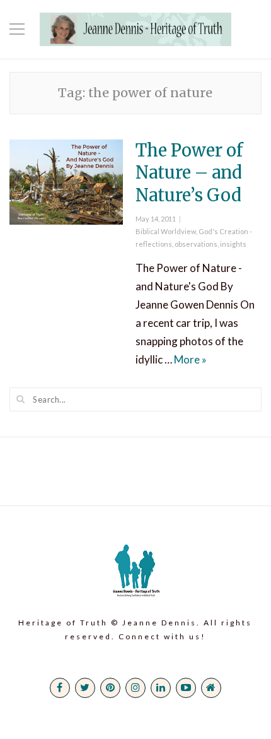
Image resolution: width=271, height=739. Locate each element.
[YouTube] (186, 688)
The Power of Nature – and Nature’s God (189, 172)
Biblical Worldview (166, 231)
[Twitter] (85, 688)
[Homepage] (211, 688)
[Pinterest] (110, 688)
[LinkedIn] (161, 688)
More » (190, 359)
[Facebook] (60, 688)
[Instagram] (135, 688)
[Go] (20, 398)
